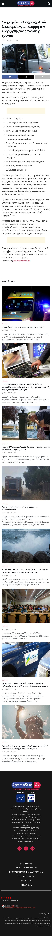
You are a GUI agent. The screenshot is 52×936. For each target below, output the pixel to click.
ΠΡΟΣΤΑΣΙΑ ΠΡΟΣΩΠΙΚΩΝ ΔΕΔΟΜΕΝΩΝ (26, 872)
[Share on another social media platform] (42, 77)
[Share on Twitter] (26, 77)
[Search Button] (49, 3)
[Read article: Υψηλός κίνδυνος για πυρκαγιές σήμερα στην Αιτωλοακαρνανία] (26, 483)
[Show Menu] (3, 3)
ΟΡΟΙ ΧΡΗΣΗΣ (26, 863)
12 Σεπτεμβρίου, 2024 (10, 40)
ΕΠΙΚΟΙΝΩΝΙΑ (26, 885)
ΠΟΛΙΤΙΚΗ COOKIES (26, 876)
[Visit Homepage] (26, 3)
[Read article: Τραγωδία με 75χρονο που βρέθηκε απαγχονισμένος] (26, 303)
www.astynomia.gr (21, 260)
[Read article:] (26, 606)
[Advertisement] (26, 13)
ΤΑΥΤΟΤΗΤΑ (26, 881)
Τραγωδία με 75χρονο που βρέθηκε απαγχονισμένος (23, 327)
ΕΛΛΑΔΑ (5, 323)
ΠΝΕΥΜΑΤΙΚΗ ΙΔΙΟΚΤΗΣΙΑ (26, 868)
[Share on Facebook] (10, 77)
